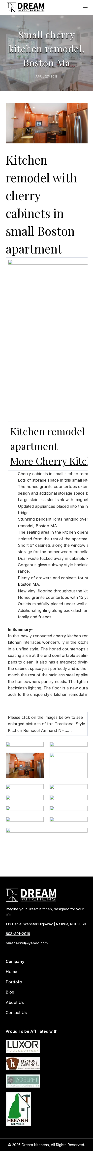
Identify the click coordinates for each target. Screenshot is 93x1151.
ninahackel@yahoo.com (27, 943)
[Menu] (85, 7)
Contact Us (16, 1012)
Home (11, 971)
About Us (15, 1002)
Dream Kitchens (35, 1145)
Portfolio (14, 981)
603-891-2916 (18, 934)
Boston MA (28, 584)
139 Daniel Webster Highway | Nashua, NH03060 (46, 924)
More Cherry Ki (44, 460)
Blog (10, 992)
